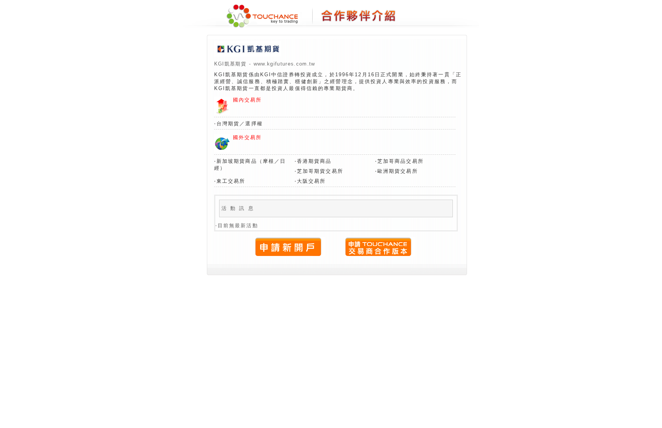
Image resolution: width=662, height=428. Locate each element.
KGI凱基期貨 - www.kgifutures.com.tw (264, 64)
